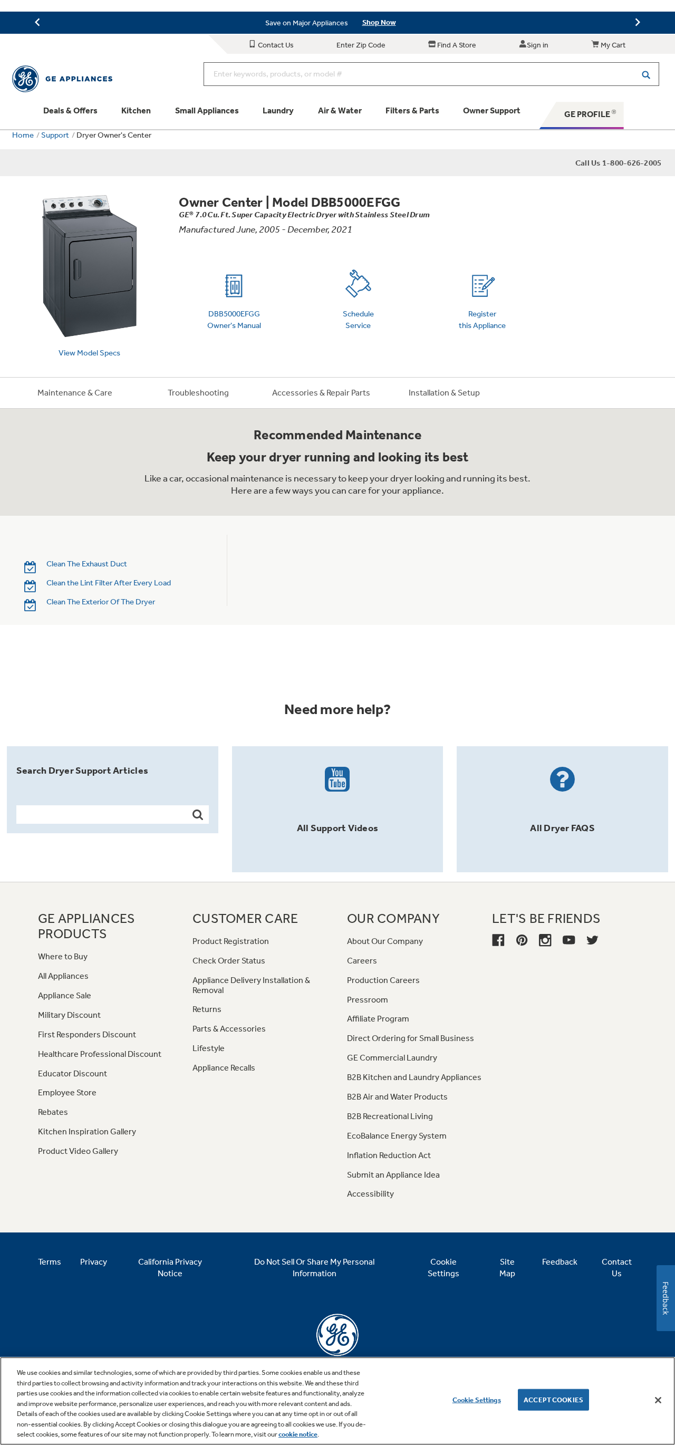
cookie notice (297, 1434)
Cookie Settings (476, 1399)
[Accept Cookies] (658, 1400)
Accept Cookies (553, 1399)
